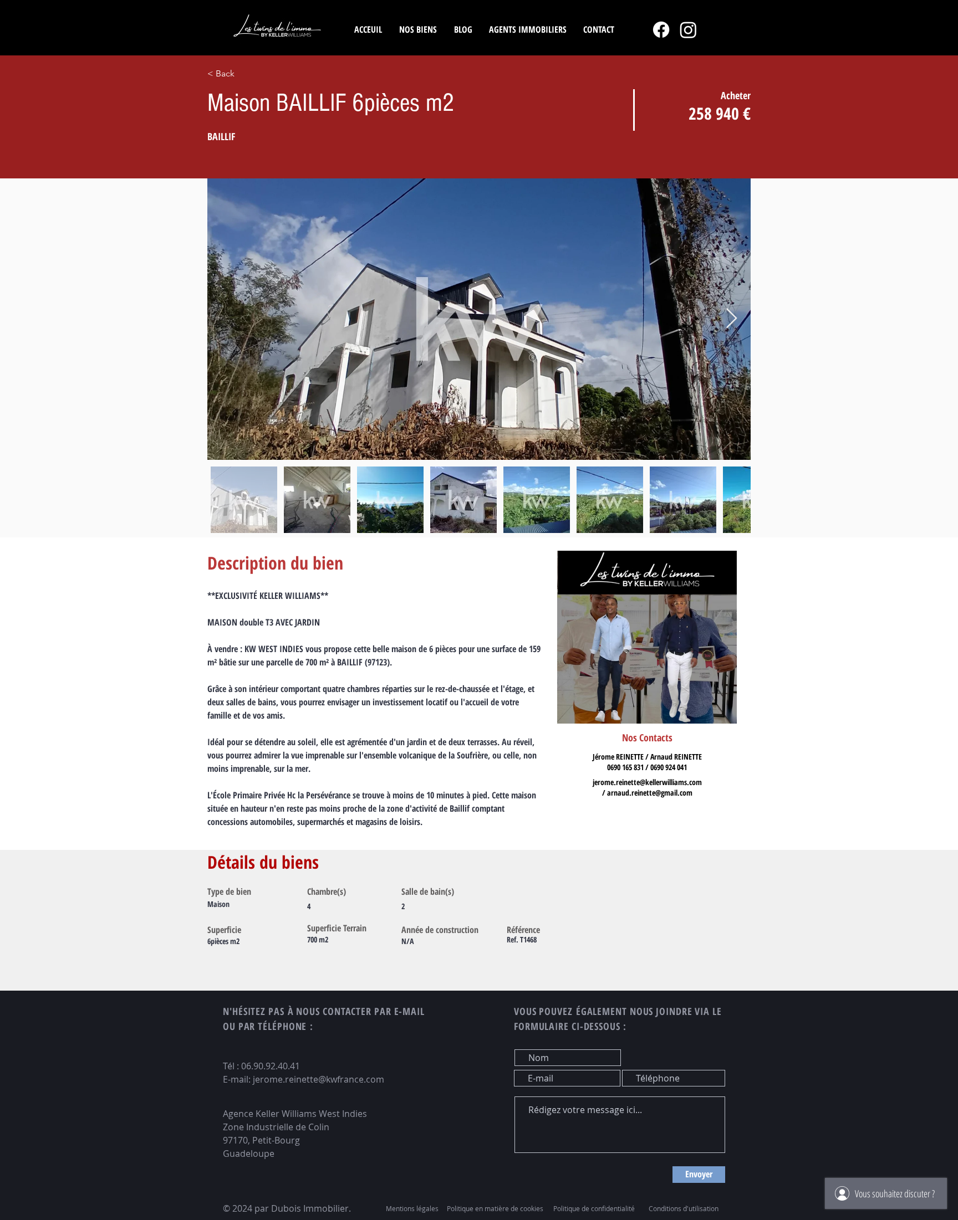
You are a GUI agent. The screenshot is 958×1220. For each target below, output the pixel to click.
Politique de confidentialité (594, 1208)
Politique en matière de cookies (496, 1208)
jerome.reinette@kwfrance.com (318, 1079)
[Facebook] (661, 29)
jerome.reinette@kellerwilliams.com (647, 782)
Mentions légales (412, 1208)
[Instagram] (688, 29)
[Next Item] (731, 319)
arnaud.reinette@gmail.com (649, 792)
